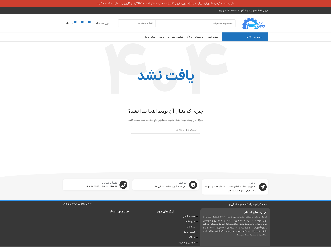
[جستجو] (122, 23)
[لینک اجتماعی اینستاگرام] (65, 10)
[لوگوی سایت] (253, 23)
